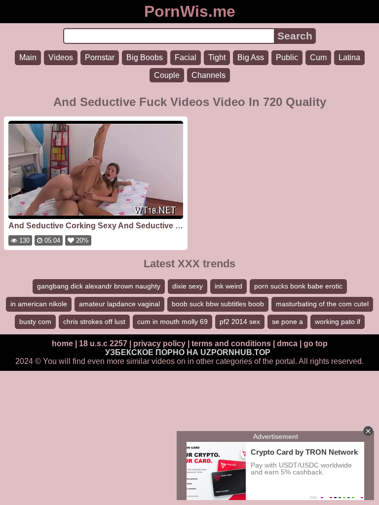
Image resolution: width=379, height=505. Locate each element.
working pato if (337, 321)
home (62, 343)
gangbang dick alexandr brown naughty (98, 286)
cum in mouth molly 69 (172, 321)
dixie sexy (187, 286)
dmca (287, 343)
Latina (349, 57)
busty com (35, 321)
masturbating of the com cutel (322, 304)
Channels (208, 75)
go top (315, 343)
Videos (60, 57)
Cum (318, 57)
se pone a (287, 321)
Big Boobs (144, 57)
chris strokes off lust (94, 321)
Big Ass (250, 57)
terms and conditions (231, 343)
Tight (217, 57)
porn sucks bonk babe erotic (298, 286)
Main (28, 57)
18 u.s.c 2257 (103, 343)
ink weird (228, 286)
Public (287, 57)
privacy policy (159, 343)
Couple (167, 75)
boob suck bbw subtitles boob (218, 304)
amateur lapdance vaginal (119, 304)
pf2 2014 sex (240, 321)
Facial (185, 57)
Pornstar (99, 57)
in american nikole (38, 304)
